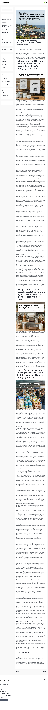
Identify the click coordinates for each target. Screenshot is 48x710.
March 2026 (4, 66)
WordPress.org (4, 97)
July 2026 (3, 59)
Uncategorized (5, 84)
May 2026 (4, 62)
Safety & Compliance (6, 80)
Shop (20, 2)
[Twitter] (3, 700)
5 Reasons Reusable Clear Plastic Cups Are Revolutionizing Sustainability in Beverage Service (6, 32)
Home (17, 2)
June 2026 (4, 61)
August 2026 (4, 58)
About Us (24, 2)
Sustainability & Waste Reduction (38, 45)
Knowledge (4, 76)
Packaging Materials (5, 78)
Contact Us (29, 2)
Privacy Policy (3, 691)
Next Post (45, 671)
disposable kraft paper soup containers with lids (24, 621)
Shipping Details (4, 693)
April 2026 (4, 64)
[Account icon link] (46, 2)
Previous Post (17, 671)
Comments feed (5, 95)
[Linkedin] (7, 700)
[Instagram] (5, 700)
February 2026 (4, 67)
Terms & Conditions (5, 695)
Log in (3, 92)
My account (38, 2)
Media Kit (2, 697)
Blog (33, 2)
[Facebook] (1, 700)
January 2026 (4, 69)
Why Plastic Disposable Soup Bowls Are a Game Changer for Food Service (6, 38)
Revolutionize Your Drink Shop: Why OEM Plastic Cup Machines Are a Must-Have (7, 43)
